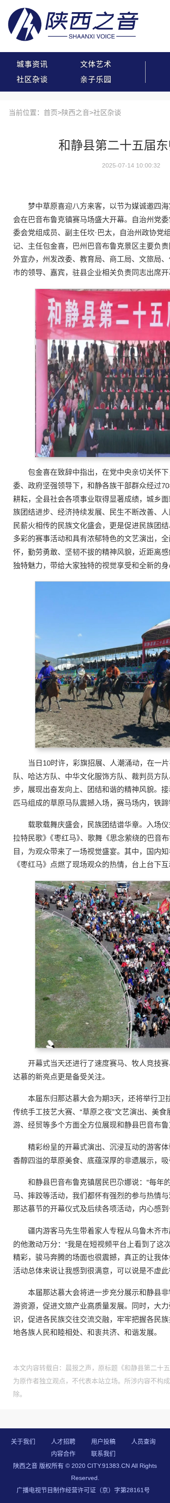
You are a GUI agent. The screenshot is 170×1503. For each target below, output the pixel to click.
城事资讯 (32, 64)
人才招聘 (63, 1441)
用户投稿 (103, 1441)
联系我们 (103, 1453)
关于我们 (23, 1441)
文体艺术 (96, 64)
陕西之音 (75, 112)
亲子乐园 (96, 80)
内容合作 (63, 1453)
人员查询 (143, 1441)
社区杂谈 (32, 80)
